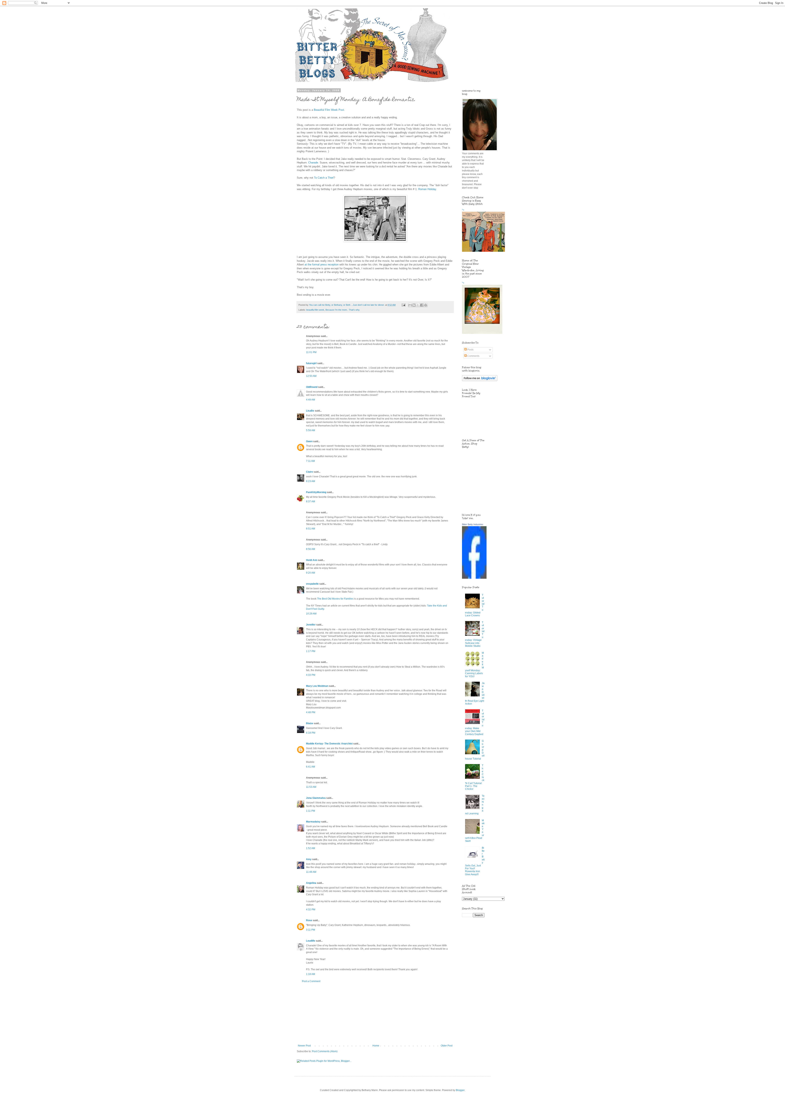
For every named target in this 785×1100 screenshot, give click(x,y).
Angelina (311, 883)
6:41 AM (310, 766)
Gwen (309, 441)
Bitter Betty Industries (472, 524)
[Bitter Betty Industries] (474, 577)
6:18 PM (310, 732)
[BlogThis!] (414, 305)
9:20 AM (310, 572)
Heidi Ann (311, 560)
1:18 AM (310, 974)
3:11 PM (310, 929)
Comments (473, 356)
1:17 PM (310, 651)
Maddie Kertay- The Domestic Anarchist (329, 743)
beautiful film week (315, 310)
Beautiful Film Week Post (329, 109)
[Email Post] (403, 305)
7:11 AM (310, 461)
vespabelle (312, 583)
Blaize (309, 723)
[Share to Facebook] (422, 305)
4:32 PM (310, 909)
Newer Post (304, 1045)
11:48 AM (311, 872)
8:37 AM (310, 501)
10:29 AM (311, 613)
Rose (309, 920)
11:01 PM (311, 352)
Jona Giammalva (316, 798)
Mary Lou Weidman (317, 686)
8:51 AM (310, 528)
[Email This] (410, 305)
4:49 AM (310, 399)
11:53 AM (311, 787)
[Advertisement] (375, 1013)
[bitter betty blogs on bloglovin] (479, 380)
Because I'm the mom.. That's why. (342, 310)
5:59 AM (310, 430)
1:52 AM (310, 848)
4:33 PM (310, 675)
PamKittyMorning (316, 492)
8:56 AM (310, 549)
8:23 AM (310, 481)
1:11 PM (310, 810)
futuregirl (311, 363)
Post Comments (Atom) (325, 1051)
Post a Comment (311, 981)
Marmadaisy (313, 821)
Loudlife (310, 940)
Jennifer (311, 624)
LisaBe (310, 410)
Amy (309, 859)
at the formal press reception (322, 264)
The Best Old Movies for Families (335, 598)
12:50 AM (311, 376)
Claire (309, 471)
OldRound (311, 387)
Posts (470, 349)
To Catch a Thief (324, 177)
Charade (313, 162)
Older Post (446, 1045)
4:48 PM (310, 712)
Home (375, 1045)
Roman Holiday (427, 189)
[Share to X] (418, 305)
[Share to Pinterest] (426, 305)
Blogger (460, 1090)
